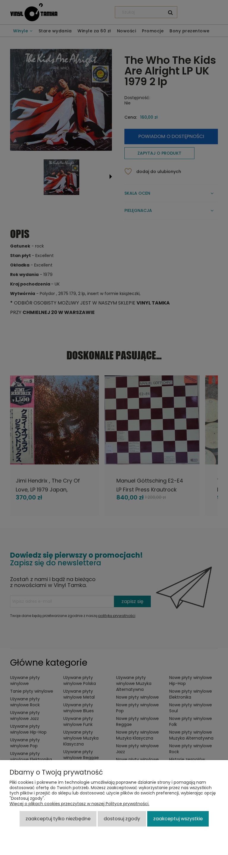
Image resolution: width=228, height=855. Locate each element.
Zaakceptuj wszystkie (178, 818)
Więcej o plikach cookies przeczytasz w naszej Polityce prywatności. (79, 804)
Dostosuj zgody (122, 818)
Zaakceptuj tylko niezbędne (58, 818)
